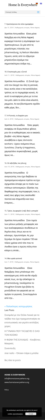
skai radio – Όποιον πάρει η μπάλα (21, 353)
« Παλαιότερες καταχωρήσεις (18, 306)
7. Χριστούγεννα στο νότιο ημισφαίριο (18, 24)
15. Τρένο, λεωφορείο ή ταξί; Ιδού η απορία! (21, 211)
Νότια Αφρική (35, 27)
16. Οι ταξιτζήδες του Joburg (15, 163)
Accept (31, 414)
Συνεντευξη (9, 348)
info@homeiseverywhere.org (16, 378)
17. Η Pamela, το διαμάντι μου (16, 115)
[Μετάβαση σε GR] (41, 3)
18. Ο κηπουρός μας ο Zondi (15, 71)
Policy (6, 390)
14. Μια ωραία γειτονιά (13, 258)
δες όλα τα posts (12, 360)
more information (18, 414)
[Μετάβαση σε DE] (37, 3)
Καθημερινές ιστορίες (22, 27)
